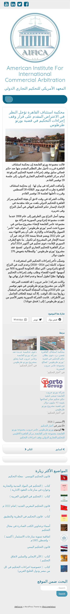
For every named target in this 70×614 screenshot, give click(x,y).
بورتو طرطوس (46, 429)
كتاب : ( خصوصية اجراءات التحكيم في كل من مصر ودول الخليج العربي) (27, 569)
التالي (29, 449)
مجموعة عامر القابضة (45, 433)
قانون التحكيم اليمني (38, 547)
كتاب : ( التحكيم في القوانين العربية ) (30, 496)
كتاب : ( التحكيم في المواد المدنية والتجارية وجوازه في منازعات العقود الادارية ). (26, 488)
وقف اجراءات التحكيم (30, 437)
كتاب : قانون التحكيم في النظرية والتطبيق (27, 516)
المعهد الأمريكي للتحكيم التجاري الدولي (35, 88)
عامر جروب (32, 429)
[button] (35, 145)
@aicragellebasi (49, 606)
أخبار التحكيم (47, 425)
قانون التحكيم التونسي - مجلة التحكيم (29, 476)
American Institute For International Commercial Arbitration (35, 73)
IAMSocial (18, 606)
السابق (59, 449)
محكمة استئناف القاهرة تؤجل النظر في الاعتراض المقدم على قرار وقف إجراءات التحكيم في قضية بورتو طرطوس (37, 118)
